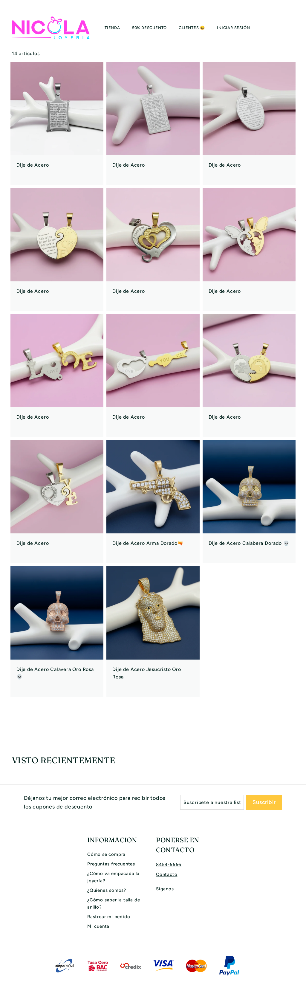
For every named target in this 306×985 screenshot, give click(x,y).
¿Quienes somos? (106, 890)
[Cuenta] (286, 28)
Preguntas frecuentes (111, 864)
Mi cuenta (98, 926)
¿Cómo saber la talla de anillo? (113, 903)
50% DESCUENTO (149, 27)
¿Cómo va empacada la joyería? (113, 877)
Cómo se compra (106, 854)
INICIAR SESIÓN (233, 27)
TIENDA (112, 27)
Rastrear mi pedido (108, 916)
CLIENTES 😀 (192, 27)
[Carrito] (294, 28)
